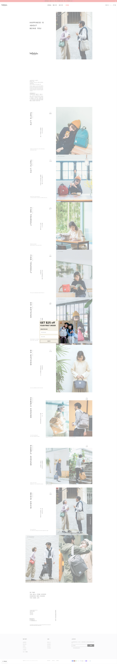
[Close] (76, 322)
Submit (48, 341)
